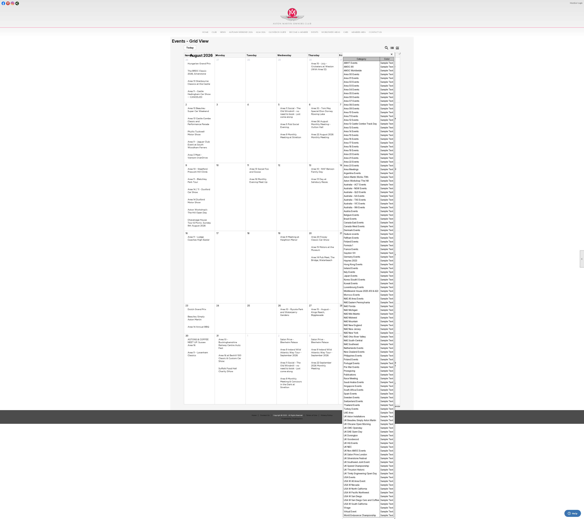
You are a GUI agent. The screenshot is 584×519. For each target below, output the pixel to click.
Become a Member (298, 32)
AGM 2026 (260, 32)
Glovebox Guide (277, 32)
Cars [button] (345, 32)
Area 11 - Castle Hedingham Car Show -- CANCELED (199, 94)
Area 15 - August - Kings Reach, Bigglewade (320, 312)
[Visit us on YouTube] (8, 3)
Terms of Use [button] (311, 415)
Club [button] (214, 32)
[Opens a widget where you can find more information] (572, 513)
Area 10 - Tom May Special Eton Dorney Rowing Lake (322, 111)
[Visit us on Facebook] (3, 3)
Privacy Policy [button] (326, 415)
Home (205, 32)
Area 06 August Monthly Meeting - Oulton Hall (320, 124)
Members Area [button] (358, 32)
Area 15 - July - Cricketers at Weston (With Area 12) (322, 66)
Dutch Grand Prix (197, 309)
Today (190, 47)
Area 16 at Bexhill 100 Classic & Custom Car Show (230, 358)
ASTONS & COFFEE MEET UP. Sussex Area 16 (198, 342)
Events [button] (314, 32)
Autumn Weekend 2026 (241, 32)
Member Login (576, 3)
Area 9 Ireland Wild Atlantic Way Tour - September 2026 (290, 352)
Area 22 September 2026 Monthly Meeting (321, 365)
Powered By (287, 419)
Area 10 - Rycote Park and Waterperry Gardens (291, 312)
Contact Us (375, 32)
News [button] (223, 32)
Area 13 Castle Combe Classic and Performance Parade (199, 121)
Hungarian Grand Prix (199, 63)
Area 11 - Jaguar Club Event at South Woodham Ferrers (199, 145)
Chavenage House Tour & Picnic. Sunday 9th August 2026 (199, 223)
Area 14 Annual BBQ (198, 327)
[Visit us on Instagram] (12, 3)
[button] (397, 47)
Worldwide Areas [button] (331, 32)
